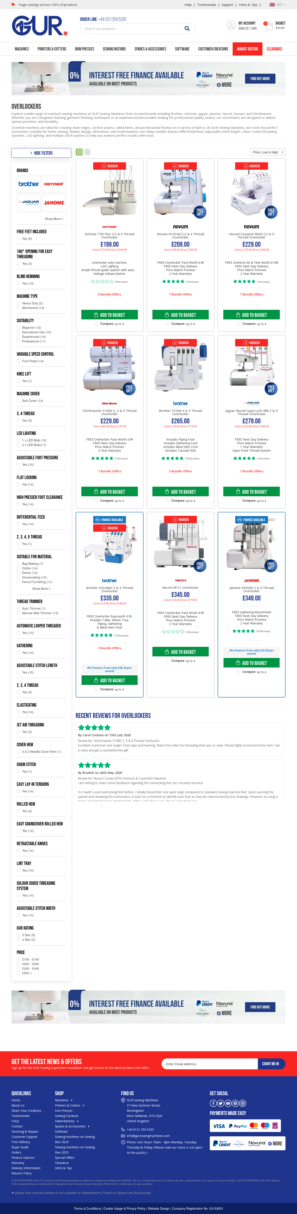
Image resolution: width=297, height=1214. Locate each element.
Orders (16, 1152)
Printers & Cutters (52, 48)
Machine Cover (28, 393)
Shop (59, 1093)
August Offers (247, 48)
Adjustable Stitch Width (36, 908)
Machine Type (27, 296)
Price (21, 952)
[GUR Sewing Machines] (40, 25)
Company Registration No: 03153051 (197, 1208)
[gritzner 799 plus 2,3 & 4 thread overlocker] (109, 194)
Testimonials (206, 4)
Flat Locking (27, 477)
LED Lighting (26, 433)
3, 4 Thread (26, 413)
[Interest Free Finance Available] (148, 78)
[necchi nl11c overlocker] (180, 548)
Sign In (243, 27)
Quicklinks (21, 1093)
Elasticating (27, 705)
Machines (22, 48)
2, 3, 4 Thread (27, 685)
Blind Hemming (28, 276)
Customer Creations (213, 48)
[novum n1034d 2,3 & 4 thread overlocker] (180, 194)
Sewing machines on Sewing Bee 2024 (75, 1139)
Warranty (18, 1163)
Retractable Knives (32, 843)
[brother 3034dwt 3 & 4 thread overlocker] (110, 548)
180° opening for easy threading (34, 254)
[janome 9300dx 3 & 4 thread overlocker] (252, 548)
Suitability (25, 320)
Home (16, 1100)
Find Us (127, 1093)
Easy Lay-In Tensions (33, 784)
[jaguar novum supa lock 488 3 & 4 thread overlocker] (251, 371)
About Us (18, 1105)
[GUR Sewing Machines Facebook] (213, 1103)
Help (188, 4)
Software (182, 48)
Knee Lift (24, 373)
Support (228, 4)
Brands (22, 170)
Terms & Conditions (87, 1208)
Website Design (159, 1208)
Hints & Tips (248, 4)
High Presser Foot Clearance (40, 497)
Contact (17, 1126)
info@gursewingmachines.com (148, 1136)
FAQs (15, 1121)
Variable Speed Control (35, 354)
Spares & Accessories (150, 48)
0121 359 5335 (143, 1129)
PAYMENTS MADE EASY (228, 1113)
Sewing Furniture (66, 1116)
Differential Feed (31, 517)
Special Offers (64, 1157)
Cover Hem (25, 744)
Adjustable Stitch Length (37, 665)
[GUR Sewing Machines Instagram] (242, 1103)
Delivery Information (26, 1168)
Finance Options (23, 1157)
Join (254, 27)
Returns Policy (22, 1173)
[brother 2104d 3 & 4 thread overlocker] (180, 371)
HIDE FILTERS (43, 153)
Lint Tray (24, 863)
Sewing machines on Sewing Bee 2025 (75, 1149)
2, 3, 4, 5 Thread (29, 536)
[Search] (187, 28)
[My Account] (231, 25)
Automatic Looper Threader (39, 625)
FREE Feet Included (32, 231)
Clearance (274, 48)
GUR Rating (25, 928)
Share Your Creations (26, 1110)
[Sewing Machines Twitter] (220, 1103)
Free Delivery (21, 1142)
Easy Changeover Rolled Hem (40, 823)
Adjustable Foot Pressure (37, 457)
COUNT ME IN (270, 1063)
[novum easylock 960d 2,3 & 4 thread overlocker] (251, 194)
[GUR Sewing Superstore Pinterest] (235, 1103)
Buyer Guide (20, 1147)
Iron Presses (84, 48)
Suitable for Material (34, 556)
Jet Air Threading (30, 724)
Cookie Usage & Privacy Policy (124, 1208)
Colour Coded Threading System (36, 885)
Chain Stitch (26, 764)
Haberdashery (65, 1121)
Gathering (25, 645)
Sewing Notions (114, 48)
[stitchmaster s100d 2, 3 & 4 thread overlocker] (109, 371)
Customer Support (24, 1137)
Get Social (219, 1093)
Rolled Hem (26, 804)
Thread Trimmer (29, 601)
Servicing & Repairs (25, 1131)
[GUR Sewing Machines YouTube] (228, 1103)
